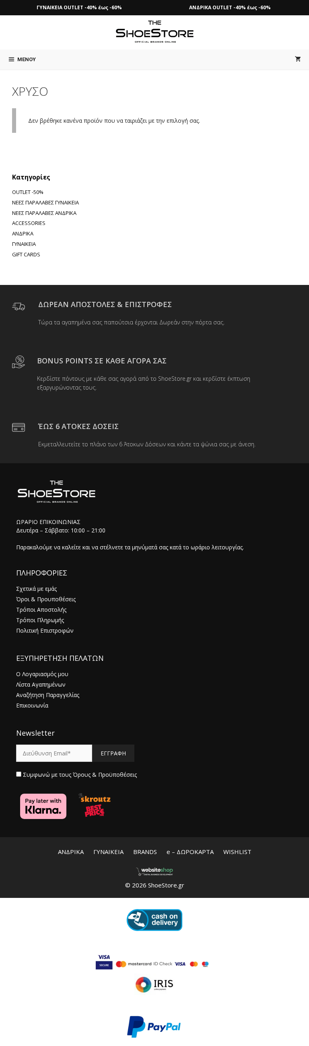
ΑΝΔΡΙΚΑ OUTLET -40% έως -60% (230, 7)
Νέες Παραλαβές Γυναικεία (45, 202)
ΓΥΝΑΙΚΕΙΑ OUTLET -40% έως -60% (79, 7)
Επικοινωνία (32, 705)
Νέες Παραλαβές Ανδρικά (44, 213)
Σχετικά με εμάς (36, 588)
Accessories (28, 223)
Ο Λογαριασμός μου (42, 674)
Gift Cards (26, 254)
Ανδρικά (22, 233)
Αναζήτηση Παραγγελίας (47, 695)
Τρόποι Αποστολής (41, 609)
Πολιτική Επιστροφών (45, 630)
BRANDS (145, 852)
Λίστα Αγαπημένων (41, 684)
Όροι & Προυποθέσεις (46, 599)
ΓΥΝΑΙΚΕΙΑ (108, 852)
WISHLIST (237, 852)
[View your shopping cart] (298, 60)
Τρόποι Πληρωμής (40, 620)
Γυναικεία (24, 244)
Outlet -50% (27, 192)
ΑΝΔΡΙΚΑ (71, 852)
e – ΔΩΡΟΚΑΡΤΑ (190, 852)
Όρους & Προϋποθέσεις (105, 774)
